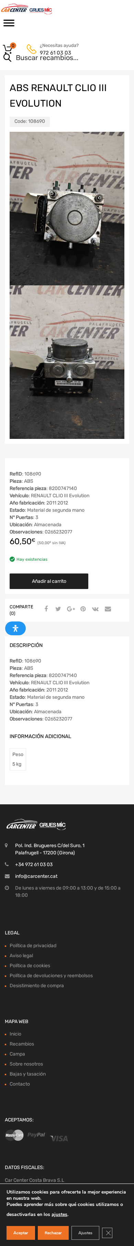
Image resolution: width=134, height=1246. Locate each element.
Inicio (15, 1034)
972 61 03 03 (55, 53)
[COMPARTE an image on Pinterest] (82, 609)
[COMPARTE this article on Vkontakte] (94, 609)
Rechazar (53, 1233)
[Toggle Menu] (8, 25)
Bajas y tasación (28, 1074)
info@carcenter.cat (36, 876)
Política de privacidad (33, 946)
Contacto (20, 1084)
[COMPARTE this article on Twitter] (57, 609)
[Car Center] (34, 8)
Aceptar (20, 1233)
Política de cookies (30, 966)
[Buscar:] (57, 58)
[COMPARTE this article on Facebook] (45, 609)
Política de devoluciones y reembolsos (51, 976)
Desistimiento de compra (37, 986)
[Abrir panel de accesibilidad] (15, 628)
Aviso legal (21, 956)
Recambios (22, 1044)
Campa (17, 1054)
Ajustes (85, 1233)
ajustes (59, 1214)
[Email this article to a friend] (106, 609)
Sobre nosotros (26, 1064)
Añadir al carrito (49, 581)
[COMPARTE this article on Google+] (69, 609)
